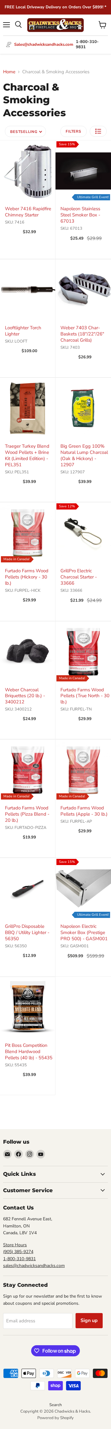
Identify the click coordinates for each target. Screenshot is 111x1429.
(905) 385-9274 (18, 1252)
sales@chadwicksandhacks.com (34, 1266)
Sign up (89, 1320)
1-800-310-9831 (19, 1259)
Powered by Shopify (55, 1418)
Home (9, 72)
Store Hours (15, 1245)
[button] (98, 131)
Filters (73, 131)
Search (55, 1405)
